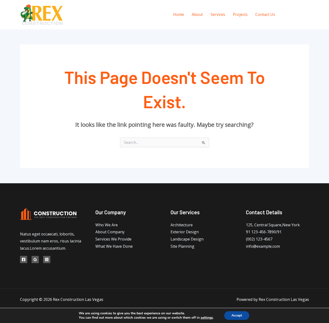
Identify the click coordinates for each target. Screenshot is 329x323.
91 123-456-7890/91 (264, 231)
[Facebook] (285, 15)
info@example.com (263, 246)
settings (207, 318)
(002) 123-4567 (259, 239)
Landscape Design (187, 239)
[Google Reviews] (296, 15)
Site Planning (182, 246)
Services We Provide (113, 239)
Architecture (182, 225)
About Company (110, 231)
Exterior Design (185, 231)
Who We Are (106, 225)
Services (218, 14)
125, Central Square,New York (273, 225)
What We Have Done (114, 246)
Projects (240, 14)
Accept (236, 315)
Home (178, 14)
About (197, 14)
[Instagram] (307, 15)
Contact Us (265, 14)
